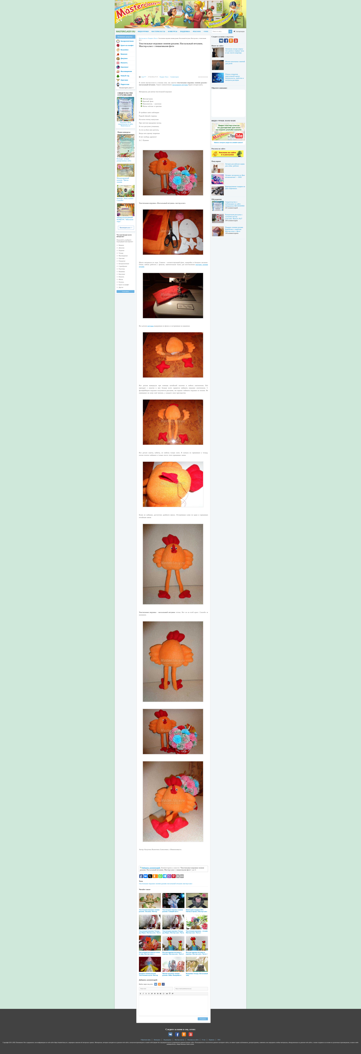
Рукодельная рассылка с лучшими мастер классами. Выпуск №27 (233, 216)
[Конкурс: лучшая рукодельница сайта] (125, 139)
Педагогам (125, 84)
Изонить (124, 63)
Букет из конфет (127, 45)
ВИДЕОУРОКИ (143, 31)
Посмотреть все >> (126, 227)
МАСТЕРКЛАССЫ (158, 31)
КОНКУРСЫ (172, 31)
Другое (121, 287)
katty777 (143, 77)
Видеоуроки (167, 1040)
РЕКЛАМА (197, 31)
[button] (140, 993)
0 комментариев (174, 77)
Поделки (121, 250)
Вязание (124, 54)
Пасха (166, 77)
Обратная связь (146, 1040)
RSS (219, 1040)
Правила (211, 1040)
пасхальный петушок (174, 884)
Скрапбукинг (123, 266)
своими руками (161, 884)
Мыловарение (126, 71)
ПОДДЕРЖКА (185, 31)
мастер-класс (187, 884)
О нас (204, 1040)
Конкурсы (157, 1040)
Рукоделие (122, 261)
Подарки (162, 77)
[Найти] (230, 31)
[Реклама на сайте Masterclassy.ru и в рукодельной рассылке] (227, 156)
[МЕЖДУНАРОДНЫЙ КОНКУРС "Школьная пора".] (125, 209)
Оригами (124, 80)
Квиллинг (125, 67)
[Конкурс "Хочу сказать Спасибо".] (125, 190)
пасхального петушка (180, 85)
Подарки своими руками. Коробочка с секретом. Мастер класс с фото (234, 229)
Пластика (122, 269)
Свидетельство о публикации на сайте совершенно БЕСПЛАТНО (234, 204)
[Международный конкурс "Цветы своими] (125, 169)
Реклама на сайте (193, 1040)
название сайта (125, 31)
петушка (150, 326)
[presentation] (140, 993)
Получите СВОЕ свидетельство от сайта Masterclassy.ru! (125, 124)
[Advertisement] (173, 62)
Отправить (203, 1019)
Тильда (121, 253)
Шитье (121, 279)
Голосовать (125, 291)
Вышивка (124, 50)
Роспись (121, 282)
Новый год (125, 76)
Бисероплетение (127, 41)
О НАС (206, 31)
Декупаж (124, 58)
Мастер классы (179, 1040)
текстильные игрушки (147, 884)
